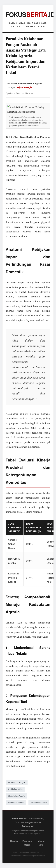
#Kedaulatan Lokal (39, 802)
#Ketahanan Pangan (16, 782)
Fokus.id (30, 14)
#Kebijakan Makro (15, 789)
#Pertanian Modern (16, 802)
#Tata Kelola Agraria (16, 795)
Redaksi (14, 840)
